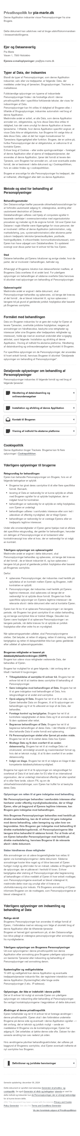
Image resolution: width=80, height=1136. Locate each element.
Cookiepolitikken (27, 453)
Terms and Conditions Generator (46, 1105)
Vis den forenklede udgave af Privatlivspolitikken (54, 1110)
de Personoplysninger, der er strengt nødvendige (54, 1094)
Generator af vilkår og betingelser (39, 1091)
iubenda (58, 1091)
